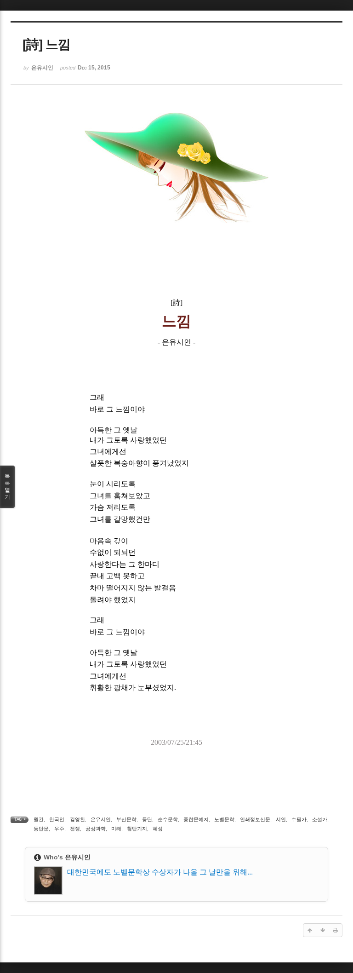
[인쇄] (335, 930)
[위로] (309, 930)
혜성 (158, 828)
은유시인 (101, 819)
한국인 (56, 819)
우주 (59, 828)
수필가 (299, 819)
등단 (147, 819)
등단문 (41, 828)
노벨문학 (224, 819)
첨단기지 (137, 828)
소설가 (319, 819)
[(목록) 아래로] (322, 930)
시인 (281, 819)
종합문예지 (196, 819)
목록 (7, 486)
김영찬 (77, 819)
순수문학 (168, 819)
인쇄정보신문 (255, 819)
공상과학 (95, 828)
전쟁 (75, 828)
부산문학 (126, 819)
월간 (39, 819)
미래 (116, 828)
